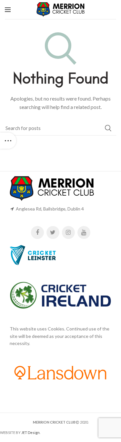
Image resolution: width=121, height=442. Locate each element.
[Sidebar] (8, 141)
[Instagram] (68, 232)
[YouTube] (83, 232)
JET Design (30, 432)
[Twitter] (52, 232)
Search (108, 128)
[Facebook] (37, 232)
